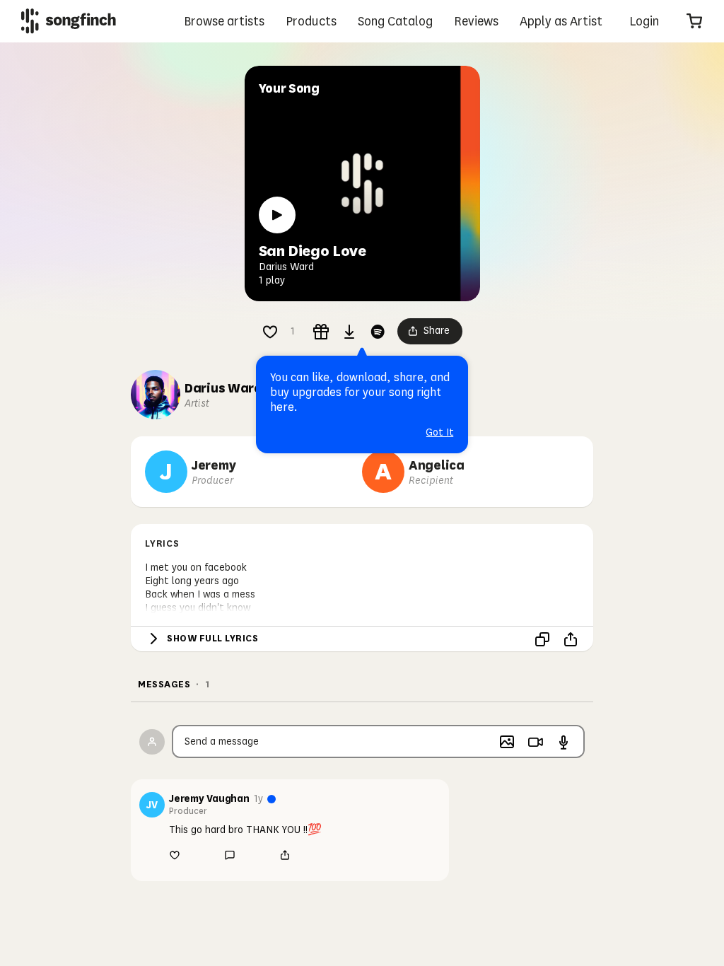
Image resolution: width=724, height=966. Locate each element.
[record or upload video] (535, 741)
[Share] (570, 639)
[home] (68, 20)
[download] (349, 331)
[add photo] (506, 741)
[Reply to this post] (229, 855)
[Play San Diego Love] (277, 215)
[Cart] (694, 21)
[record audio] (563, 741)
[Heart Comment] (270, 331)
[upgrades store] (321, 331)
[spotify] (377, 331)
